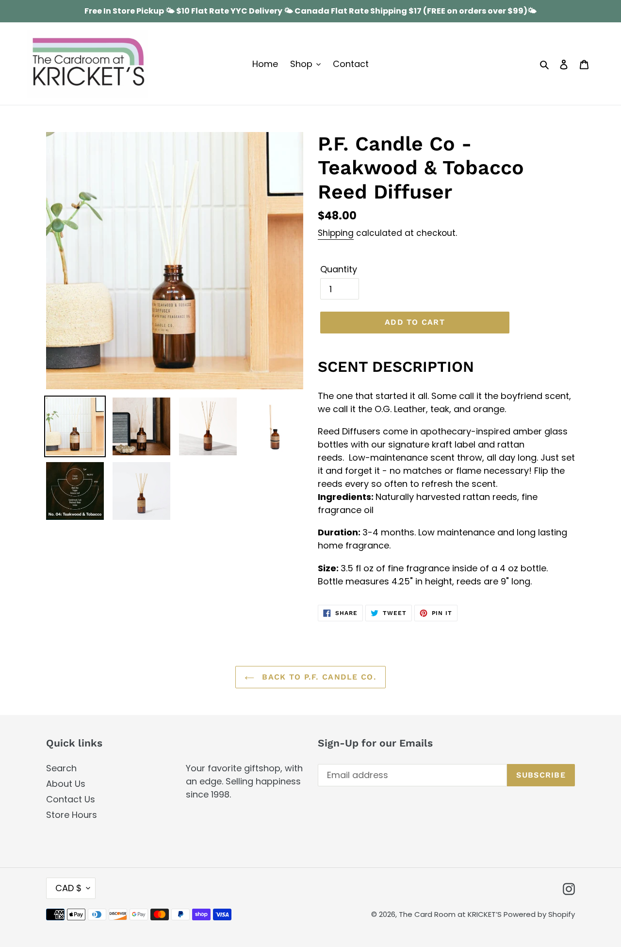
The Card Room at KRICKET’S (451, 914)
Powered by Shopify (539, 914)
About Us (65, 784)
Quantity (338, 269)
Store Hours (71, 815)
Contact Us (70, 799)
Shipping (336, 233)
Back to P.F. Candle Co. (317, 676)
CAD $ (68, 888)
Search (61, 768)
